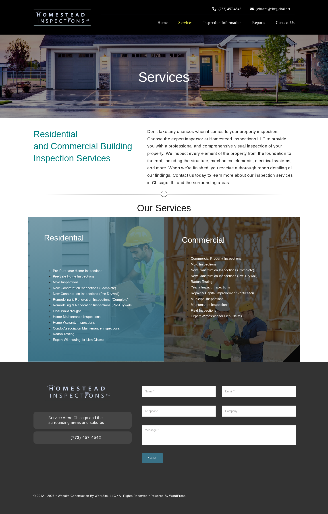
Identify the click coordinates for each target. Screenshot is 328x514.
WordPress (177, 495)
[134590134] (62, 11)
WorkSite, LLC (105, 495)
